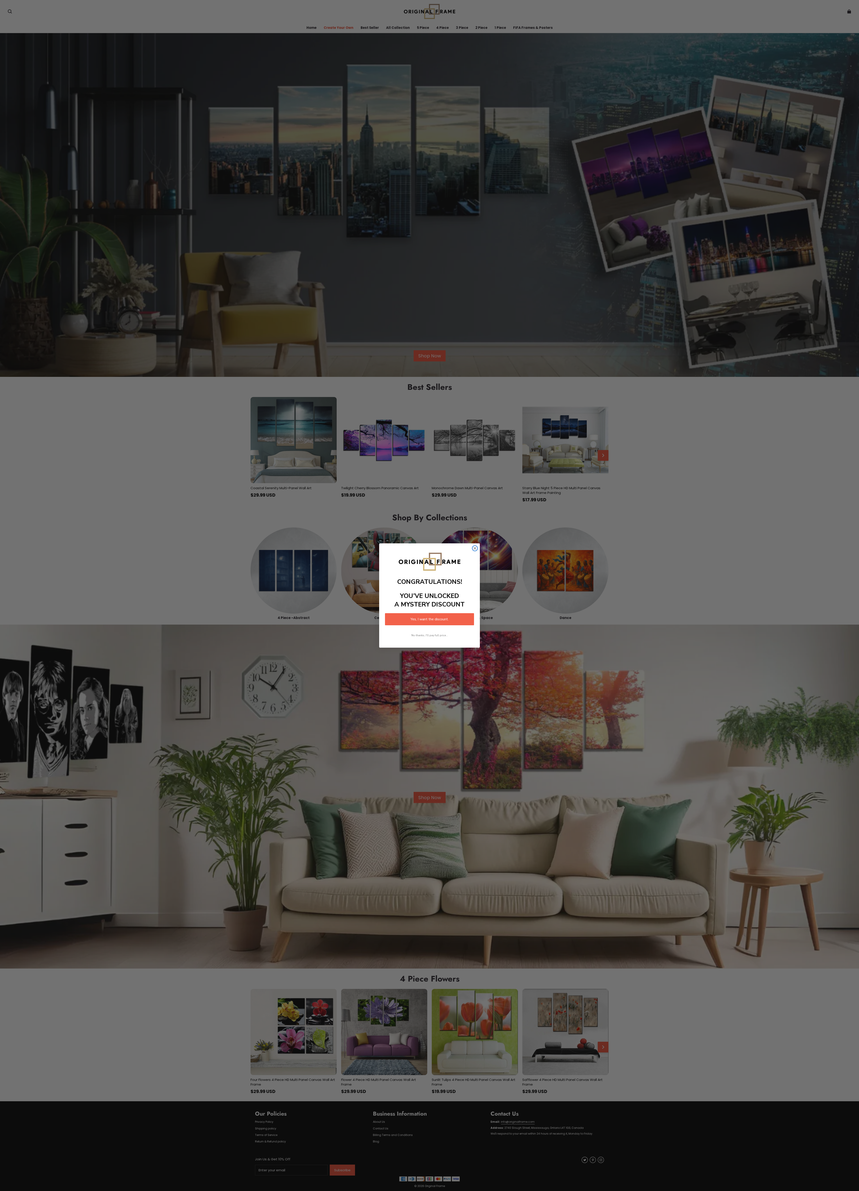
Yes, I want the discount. (429, 619)
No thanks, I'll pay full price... (429, 635)
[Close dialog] (475, 548)
